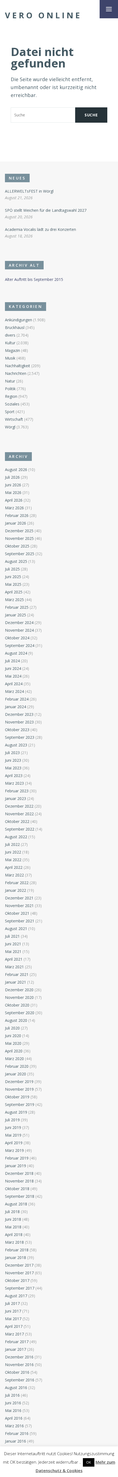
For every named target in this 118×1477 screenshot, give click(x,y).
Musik (10, 358)
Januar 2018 (15, 1257)
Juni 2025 (13, 576)
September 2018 (19, 1196)
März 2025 (14, 599)
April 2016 (14, 1418)
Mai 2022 (13, 859)
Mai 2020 (13, 1043)
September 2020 (19, 1012)
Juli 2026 (12, 477)
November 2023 (19, 722)
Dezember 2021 (19, 898)
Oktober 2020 (17, 1005)
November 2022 (19, 813)
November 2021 (19, 905)
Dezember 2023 (19, 714)
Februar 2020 (17, 1066)
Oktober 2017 (17, 1280)
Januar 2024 (15, 706)
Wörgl (10, 426)
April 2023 (14, 775)
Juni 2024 (13, 668)
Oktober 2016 (17, 1372)
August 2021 (16, 928)
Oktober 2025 (17, 546)
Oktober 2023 (17, 729)
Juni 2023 (13, 760)
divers (10, 335)
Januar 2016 (15, 1441)
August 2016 (16, 1387)
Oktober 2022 (17, 821)
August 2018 (16, 1204)
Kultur (10, 342)
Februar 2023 (17, 790)
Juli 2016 (12, 1395)
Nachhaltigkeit (17, 365)
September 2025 (19, 553)
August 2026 (16, 469)
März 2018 (14, 1242)
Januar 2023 (15, 798)
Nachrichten (15, 373)
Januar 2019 (15, 1165)
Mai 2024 (13, 676)
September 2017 (19, 1288)
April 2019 (14, 1142)
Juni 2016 (13, 1402)
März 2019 (14, 1150)
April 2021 (14, 959)
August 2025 (16, 561)
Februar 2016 (17, 1433)
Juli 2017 (12, 1303)
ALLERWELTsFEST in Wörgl (29, 191)
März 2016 (14, 1425)
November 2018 (19, 1181)
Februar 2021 (17, 974)
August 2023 (16, 745)
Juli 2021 (12, 936)
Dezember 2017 (19, 1265)
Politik (10, 388)
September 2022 (19, 829)
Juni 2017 (13, 1311)
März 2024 (14, 691)
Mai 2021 (13, 951)
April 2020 (14, 1051)
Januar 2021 (15, 982)
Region (11, 396)
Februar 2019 (17, 1158)
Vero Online (43, 15)
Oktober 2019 (17, 1096)
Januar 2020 (15, 1073)
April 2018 (14, 1234)
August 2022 (16, 836)
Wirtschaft (14, 419)
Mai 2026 (13, 492)
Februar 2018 (17, 1249)
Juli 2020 (12, 1028)
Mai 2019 (13, 1135)
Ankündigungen (18, 319)
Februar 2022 (17, 882)
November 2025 (19, 538)
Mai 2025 (13, 584)
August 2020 (16, 1020)
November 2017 (19, 1272)
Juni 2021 (13, 943)
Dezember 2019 (19, 1081)
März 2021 (14, 966)
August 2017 (16, 1295)
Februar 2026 (17, 515)
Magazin (12, 350)
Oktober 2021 (17, 913)
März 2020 (14, 1058)
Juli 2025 (12, 569)
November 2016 (19, 1364)
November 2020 (19, 997)
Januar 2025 (15, 614)
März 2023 (14, 783)
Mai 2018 (13, 1226)
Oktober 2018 (17, 1188)
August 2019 (16, 1112)
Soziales (12, 404)
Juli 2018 (12, 1211)
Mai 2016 (13, 1410)
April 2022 (14, 867)
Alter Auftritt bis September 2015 (34, 279)
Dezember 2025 (19, 530)
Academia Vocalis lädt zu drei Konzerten (40, 229)
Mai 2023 (13, 767)
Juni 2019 (13, 1127)
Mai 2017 (13, 1318)
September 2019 (19, 1104)
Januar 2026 (15, 523)
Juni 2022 (13, 852)
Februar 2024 (17, 699)
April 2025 (14, 592)
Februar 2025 (17, 607)
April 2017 (14, 1326)
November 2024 (19, 630)
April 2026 (14, 500)
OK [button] (88, 1462)
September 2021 (19, 920)
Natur (10, 381)
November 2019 (19, 1089)
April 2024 (14, 683)
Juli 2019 (12, 1119)
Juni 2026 (13, 484)
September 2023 (19, 737)
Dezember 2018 (19, 1173)
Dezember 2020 (19, 989)
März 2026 (14, 507)
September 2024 (19, 645)
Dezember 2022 (19, 806)
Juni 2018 (13, 1219)
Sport (10, 411)
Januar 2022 (15, 890)
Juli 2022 (12, 844)
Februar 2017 (17, 1341)
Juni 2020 (13, 1035)
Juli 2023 (12, 752)
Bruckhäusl (14, 327)
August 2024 (16, 653)
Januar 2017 (15, 1349)
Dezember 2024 (19, 622)
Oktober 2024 (17, 637)
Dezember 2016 (19, 1357)
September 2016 (19, 1379)
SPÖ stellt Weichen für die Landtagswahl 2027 (45, 210)
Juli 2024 (12, 660)
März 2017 (14, 1334)
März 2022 (14, 875)
